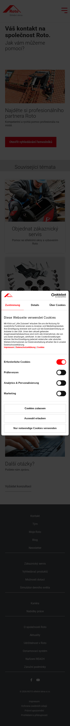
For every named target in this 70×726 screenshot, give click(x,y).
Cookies (40, 347)
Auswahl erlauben (35, 418)
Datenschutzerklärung (26, 347)
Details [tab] (35, 305)
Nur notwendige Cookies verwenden (35, 428)
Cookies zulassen (35, 408)
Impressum (9, 347)
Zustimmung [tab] (12, 305)
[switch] (61, 372)
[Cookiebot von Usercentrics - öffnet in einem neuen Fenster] (51, 295)
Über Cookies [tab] (57, 305)
